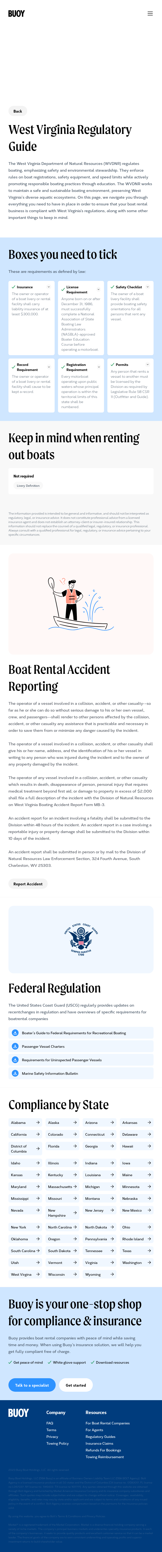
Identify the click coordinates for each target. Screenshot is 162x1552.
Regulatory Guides (100, 1436)
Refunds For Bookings (103, 1449)
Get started (76, 1385)
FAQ (49, 1422)
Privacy (52, 1436)
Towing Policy (57, 1443)
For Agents (94, 1429)
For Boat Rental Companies (108, 1422)
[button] (149, 13)
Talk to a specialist (32, 1385)
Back (18, 111)
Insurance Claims (99, 1443)
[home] (21, 13)
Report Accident (28, 884)
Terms (51, 1429)
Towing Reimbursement (105, 1456)
